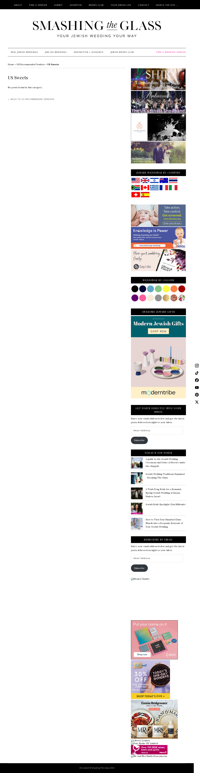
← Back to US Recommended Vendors (31, 99)
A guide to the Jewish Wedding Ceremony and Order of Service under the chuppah (165, 463)
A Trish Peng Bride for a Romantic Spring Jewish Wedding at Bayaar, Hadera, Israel (164, 493)
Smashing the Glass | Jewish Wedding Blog (97, 29)
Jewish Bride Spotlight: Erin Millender (166, 504)
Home (11, 64)
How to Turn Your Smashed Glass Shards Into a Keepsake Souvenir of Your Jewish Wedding (164, 523)
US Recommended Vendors (31, 64)
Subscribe (139, 440)
